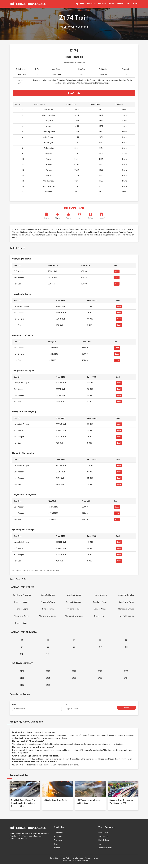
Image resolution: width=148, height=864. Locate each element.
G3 (48, 640)
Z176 (48, 671)
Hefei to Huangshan (126, 616)
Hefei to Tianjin (48, 609)
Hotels (135, 4)
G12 (21, 654)
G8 (48, 647)
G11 (126, 647)
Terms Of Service (91, 858)
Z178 (100, 671)
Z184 (126, 678)
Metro (128, 4)
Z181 (48, 678)
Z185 (22, 685)
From (14, 705)
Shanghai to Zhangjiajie (48, 616)
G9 (74, 647)
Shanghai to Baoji (73, 609)
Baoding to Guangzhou (74, 602)
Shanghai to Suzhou (21, 616)
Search (126, 708)
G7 (22, 647)
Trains (111, 4)
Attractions (91, 4)
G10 (100, 647)
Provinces (102, 4)
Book (116, 271)
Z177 (74, 671)
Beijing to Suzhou (21, 623)
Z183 (100, 678)
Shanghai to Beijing (74, 595)
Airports (120, 4)
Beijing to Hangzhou (21, 602)
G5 (100, 640)
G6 (126, 640)
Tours (100, 844)
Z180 (22, 678)
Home (12, 579)
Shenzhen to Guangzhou (22, 595)
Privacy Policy (65, 858)
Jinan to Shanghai (100, 595)
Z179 (126, 671)
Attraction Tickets (105, 848)
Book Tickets (74, 93)
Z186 (48, 685)
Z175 (22, 671)
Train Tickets (103, 836)
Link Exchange (78, 858)
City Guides (79, 4)
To (66, 705)
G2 (22, 640)
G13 (47, 654)
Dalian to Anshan (100, 609)
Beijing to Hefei (100, 616)
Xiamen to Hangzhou (126, 595)
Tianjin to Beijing (22, 609)
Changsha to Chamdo (126, 609)
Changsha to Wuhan (48, 602)
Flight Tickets (103, 840)
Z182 (74, 678)
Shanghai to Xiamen (100, 602)
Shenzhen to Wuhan (126, 602)
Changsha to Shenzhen (74, 616)
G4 (74, 640)
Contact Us (54, 858)
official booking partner (50, 744)
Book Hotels (103, 832)
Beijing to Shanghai (48, 595)
